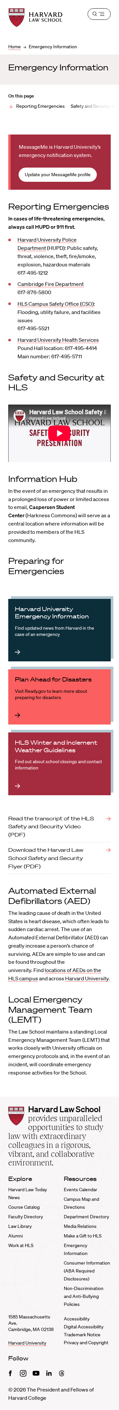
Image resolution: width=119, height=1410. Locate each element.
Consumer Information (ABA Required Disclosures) (87, 1271)
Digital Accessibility (83, 1327)
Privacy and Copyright (86, 1343)
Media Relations (80, 1226)
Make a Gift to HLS (82, 1236)
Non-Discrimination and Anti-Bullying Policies (83, 1296)
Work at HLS (20, 1245)
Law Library (20, 1226)
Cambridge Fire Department (51, 284)
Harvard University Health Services (58, 339)
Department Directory (86, 1217)
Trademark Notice (82, 1335)
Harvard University (86, 978)
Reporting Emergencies (40, 106)
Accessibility (77, 1319)
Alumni (15, 1236)
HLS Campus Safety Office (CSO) (56, 303)
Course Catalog (24, 1207)
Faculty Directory (25, 1217)
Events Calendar (80, 1190)
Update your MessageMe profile (58, 174)
